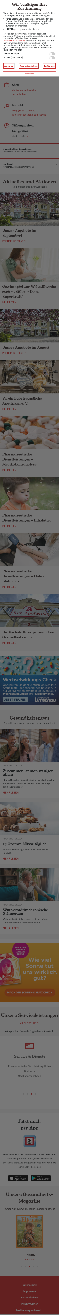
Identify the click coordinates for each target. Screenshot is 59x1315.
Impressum (29, 73)
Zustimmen (49, 66)
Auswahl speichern (29, 66)
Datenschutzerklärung (14, 40)
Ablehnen (8, 66)
